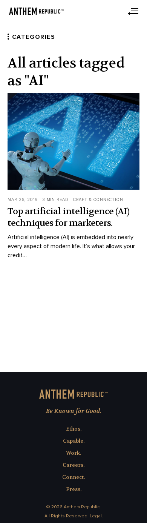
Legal (96, 516)
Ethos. (73, 428)
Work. (73, 452)
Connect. (73, 477)
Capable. (73, 440)
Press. (73, 489)
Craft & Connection (98, 200)
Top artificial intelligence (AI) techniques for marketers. (68, 217)
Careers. (73, 465)
